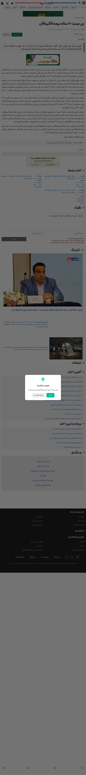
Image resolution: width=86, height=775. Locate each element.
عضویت (50, 395)
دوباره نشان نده (38, 395)
